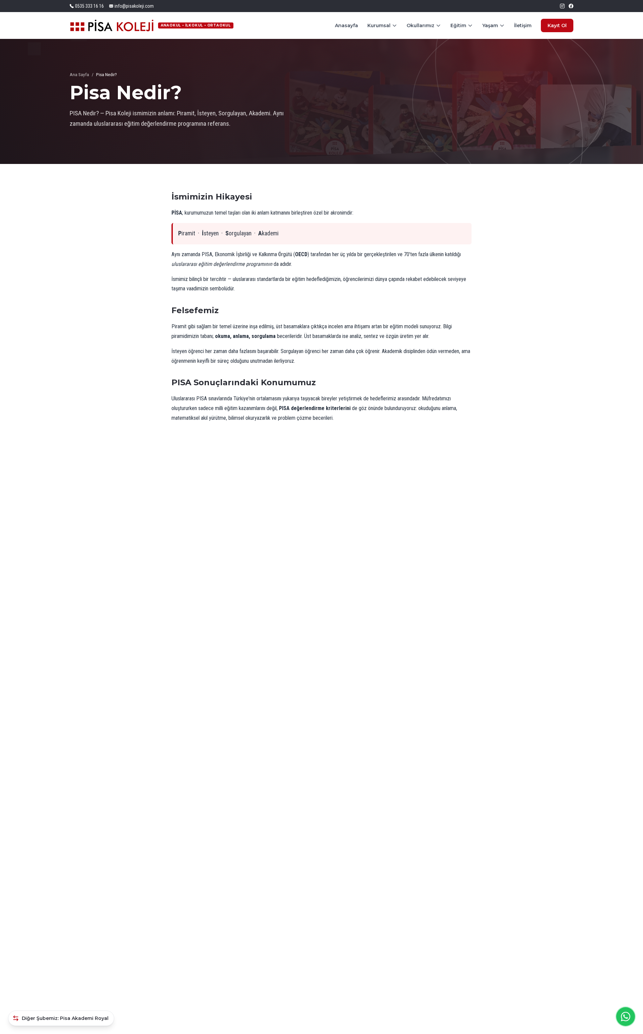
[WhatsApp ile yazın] (625, 1016)
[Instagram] (562, 6)
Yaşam (490, 25)
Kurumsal (378, 25)
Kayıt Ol (557, 25)
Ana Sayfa (79, 74)
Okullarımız (420, 25)
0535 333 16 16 (89, 6)
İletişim (522, 25)
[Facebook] (571, 6)
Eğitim (458, 25)
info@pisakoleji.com (134, 6)
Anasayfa (346, 25)
